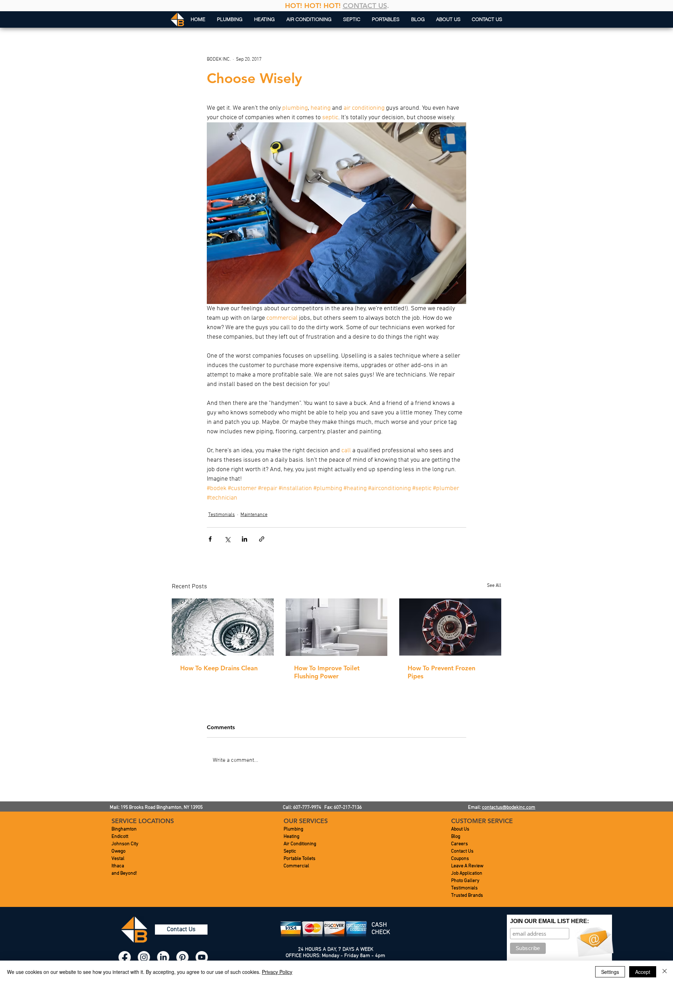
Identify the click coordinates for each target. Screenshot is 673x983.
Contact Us (462, 851)
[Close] (664, 971)
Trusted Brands (467, 896)
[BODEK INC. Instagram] (144, 957)
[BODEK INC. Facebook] (124, 957)
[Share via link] (261, 539)
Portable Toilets (299, 859)
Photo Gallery (465, 881)
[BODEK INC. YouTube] (202, 957)
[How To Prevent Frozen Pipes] (450, 627)
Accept (642, 971)
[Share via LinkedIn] (244, 539)
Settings (610, 971)
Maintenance (253, 515)
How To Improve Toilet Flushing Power (327, 672)
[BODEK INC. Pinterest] (182, 957)
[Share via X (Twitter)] (227, 539)
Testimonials (221, 515)
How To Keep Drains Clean (219, 668)
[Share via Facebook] (210, 539)
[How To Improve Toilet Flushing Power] (337, 627)
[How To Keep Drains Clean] (223, 627)
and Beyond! (124, 873)
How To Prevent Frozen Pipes (441, 672)
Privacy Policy (277, 971)
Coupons (460, 859)
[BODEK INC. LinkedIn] (163, 957)
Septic (290, 851)
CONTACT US (365, 5)
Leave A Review (467, 866)
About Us (460, 829)
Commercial (296, 866)
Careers (459, 844)
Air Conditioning (300, 844)
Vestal (117, 859)
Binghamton (124, 829)
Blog (455, 837)
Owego (118, 851)
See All (494, 586)
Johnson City (124, 844)
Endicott (119, 837)
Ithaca (117, 866)
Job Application (466, 873)
